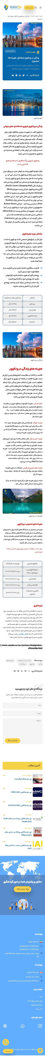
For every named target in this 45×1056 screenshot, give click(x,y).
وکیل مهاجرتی (23, 634)
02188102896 (34, 949)
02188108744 (24, 946)
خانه (41, 16)
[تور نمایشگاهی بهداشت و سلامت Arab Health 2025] (37, 821)
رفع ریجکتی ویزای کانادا (35, 1001)
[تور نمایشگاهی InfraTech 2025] (37, 808)
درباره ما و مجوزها (36, 1005)
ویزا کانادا (22, 664)
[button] (40, 7)
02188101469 (24, 949)
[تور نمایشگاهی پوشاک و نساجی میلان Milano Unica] (37, 835)
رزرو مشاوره (8, 1051)
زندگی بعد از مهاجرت (24, 660)
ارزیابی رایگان (29, 8)
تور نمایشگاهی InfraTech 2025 (20, 805)
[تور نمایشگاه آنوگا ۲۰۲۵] (37, 782)
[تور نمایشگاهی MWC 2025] (37, 795)
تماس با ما (39, 1009)
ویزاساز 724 (15, 1049)
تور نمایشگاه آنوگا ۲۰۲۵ (23, 779)
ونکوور (32, 664)
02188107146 (34, 946)
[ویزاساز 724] (12, 8)
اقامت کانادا (34, 16)
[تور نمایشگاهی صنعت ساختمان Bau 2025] (37, 848)
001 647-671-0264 (32, 977)
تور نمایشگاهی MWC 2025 (21, 792)
